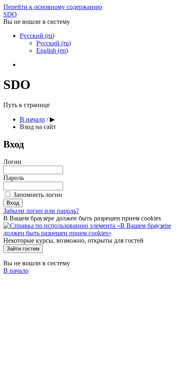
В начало (32, 119)
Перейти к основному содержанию (52, 6)
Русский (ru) (37, 35)
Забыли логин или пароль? (41, 210)
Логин (12, 161)
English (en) (52, 50)
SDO (10, 14)
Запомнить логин (37, 194)
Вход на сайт (38, 126)
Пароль (13, 177)
